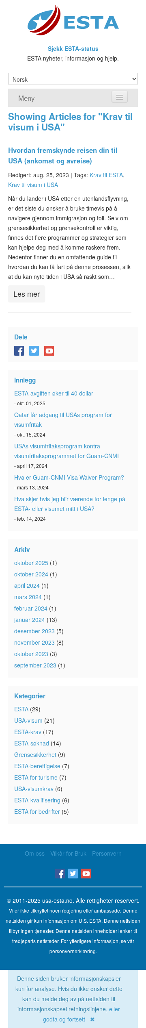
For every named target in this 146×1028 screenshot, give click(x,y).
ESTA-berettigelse (37, 766)
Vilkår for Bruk (68, 853)
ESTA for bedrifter (37, 811)
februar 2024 (30, 608)
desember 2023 (34, 631)
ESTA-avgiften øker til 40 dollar (53, 393)
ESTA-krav (27, 732)
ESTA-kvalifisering (37, 800)
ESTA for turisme (36, 777)
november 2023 (34, 642)
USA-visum (28, 720)
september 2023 (35, 665)
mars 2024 (28, 597)
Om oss (35, 853)
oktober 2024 (31, 574)
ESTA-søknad (31, 743)
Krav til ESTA (106, 175)
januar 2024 (29, 619)
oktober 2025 (31, 563)
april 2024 (27, 585)
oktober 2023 (31, 654)
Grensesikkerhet (35, 754)
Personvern (107, 853)
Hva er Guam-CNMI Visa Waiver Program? (69, 477)
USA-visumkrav (34, 789)
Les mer (26, 293)
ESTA (21, 709)
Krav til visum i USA (33, 184)
